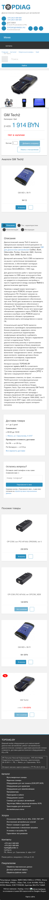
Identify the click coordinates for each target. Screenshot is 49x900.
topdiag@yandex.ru (16, 27)
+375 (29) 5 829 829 (14, 19)
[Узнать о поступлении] (32, 609)
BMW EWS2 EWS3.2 (26, 880)
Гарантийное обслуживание (17, 833)
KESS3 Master (5, 885)
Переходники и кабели (15, 795)
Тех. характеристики (29, 225)
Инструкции (29, 229)
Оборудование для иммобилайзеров (20, 789)
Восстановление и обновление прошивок (22, 827)
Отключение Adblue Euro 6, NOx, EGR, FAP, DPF (25, 819)
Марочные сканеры (14, 780)
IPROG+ (13, 882)
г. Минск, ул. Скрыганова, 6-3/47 (19, 435)
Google (36, 891)
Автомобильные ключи (15, 809)
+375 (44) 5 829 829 (14, 17)
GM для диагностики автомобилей (24, 248)
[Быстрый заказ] (31, 207)
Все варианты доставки (15, 450)
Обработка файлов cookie (16, 872)
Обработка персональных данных (19, 866)
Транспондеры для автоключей (19, 806)
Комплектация (12, 229)
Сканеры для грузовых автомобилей (20, 800)
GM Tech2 (24, 700)
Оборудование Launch (15, 797)
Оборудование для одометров (18, 786)
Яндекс (43, 891)
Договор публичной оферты (17, 869)
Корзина (9, 46)
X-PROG (38, 880)
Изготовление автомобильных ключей (21, 822)
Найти (24, 66)
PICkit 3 (42, 882)
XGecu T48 (21, 882)
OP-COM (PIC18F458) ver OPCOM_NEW (24, 594)
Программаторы (13, 792)
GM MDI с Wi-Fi (24, 192)
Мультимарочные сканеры (17, 777)
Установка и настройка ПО (17, 830)
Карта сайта (30, 896)
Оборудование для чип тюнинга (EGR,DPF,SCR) (25, 783)
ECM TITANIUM (18, 885)
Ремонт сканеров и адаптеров (18, 824)
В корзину (21, 207)
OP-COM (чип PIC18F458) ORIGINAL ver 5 (24, 541)
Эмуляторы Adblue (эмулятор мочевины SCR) (24, 803)
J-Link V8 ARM (32, 882)
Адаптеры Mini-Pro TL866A (35, 885)
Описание (10, 225)
